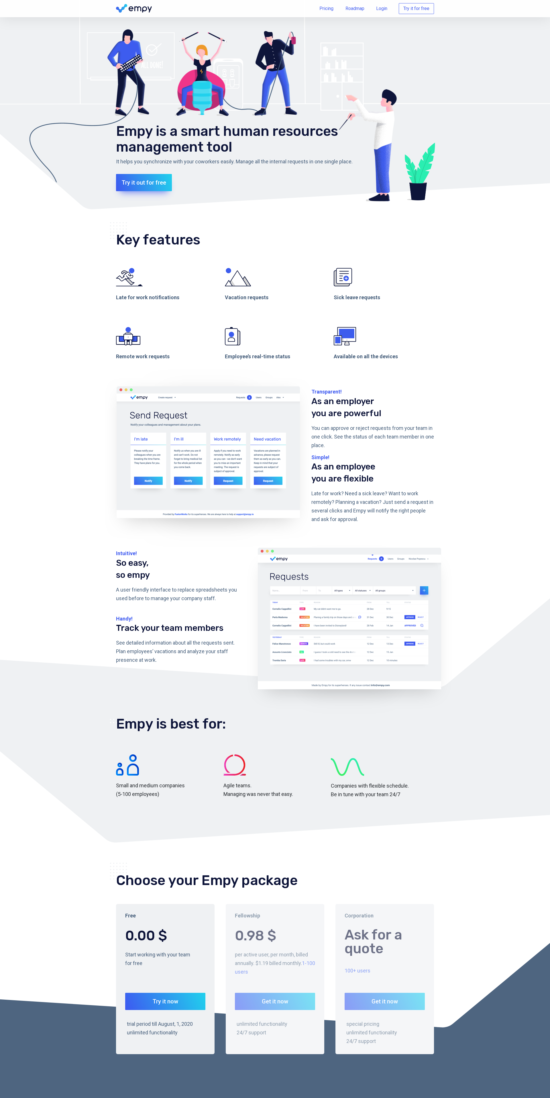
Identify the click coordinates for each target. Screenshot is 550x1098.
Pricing (326, 8)
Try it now (165, 1001)
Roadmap (354, 8)
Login (381, 8)
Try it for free (416, 8)
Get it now (275, 1001)
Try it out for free (144, 182)
